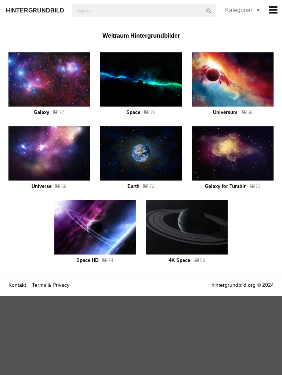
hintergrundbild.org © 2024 (243, 285)
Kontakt (18, 285)
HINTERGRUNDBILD (35, 10)
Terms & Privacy (50, 285)
